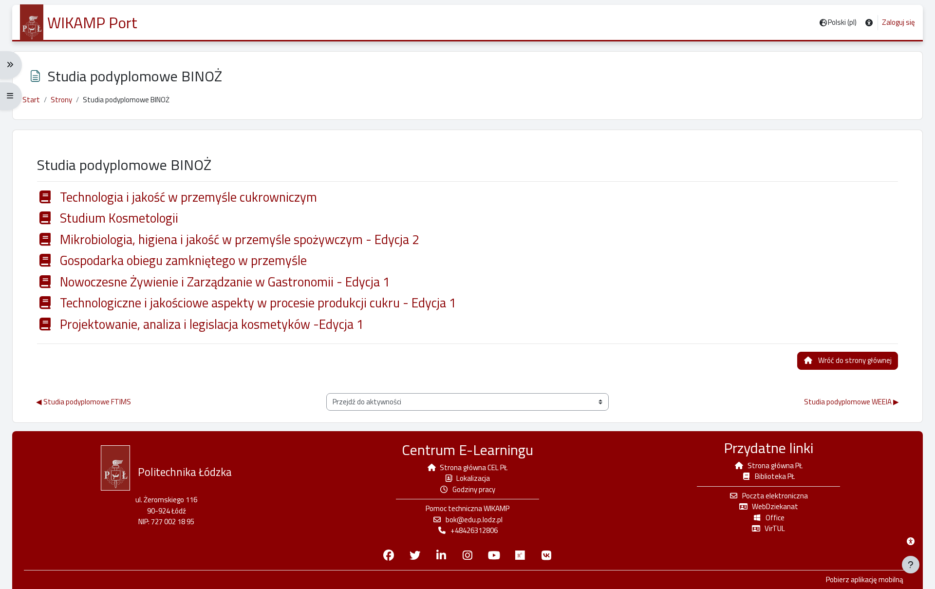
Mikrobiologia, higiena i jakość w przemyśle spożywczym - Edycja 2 (238, 239)
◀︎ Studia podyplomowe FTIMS (83, 401)
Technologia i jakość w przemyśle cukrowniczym (187, 197)
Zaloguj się (898, 22)
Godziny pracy (473, 489)
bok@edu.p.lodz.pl (474, 519)
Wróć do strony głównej (855, 360)
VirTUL (775, 528)
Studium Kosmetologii (117, 218)
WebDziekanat (775, 506)
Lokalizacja (473, 478)
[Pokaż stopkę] (910, 564)
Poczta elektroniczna (775, 495)
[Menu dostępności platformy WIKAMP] (910, 541)
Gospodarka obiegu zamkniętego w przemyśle (182, 260)
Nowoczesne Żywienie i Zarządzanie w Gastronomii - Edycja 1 (223, 282)
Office (775, 517)
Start (31, 99)
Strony (61, 99)
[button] (869, 22)
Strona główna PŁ (775, 465)
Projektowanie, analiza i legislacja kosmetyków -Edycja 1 (210, 324)
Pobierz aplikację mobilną (864, 579)
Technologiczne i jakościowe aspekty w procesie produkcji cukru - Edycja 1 (256, 303)
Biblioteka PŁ (775, 476)
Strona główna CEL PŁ (473, 467)
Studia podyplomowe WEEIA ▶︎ (851, 401)
